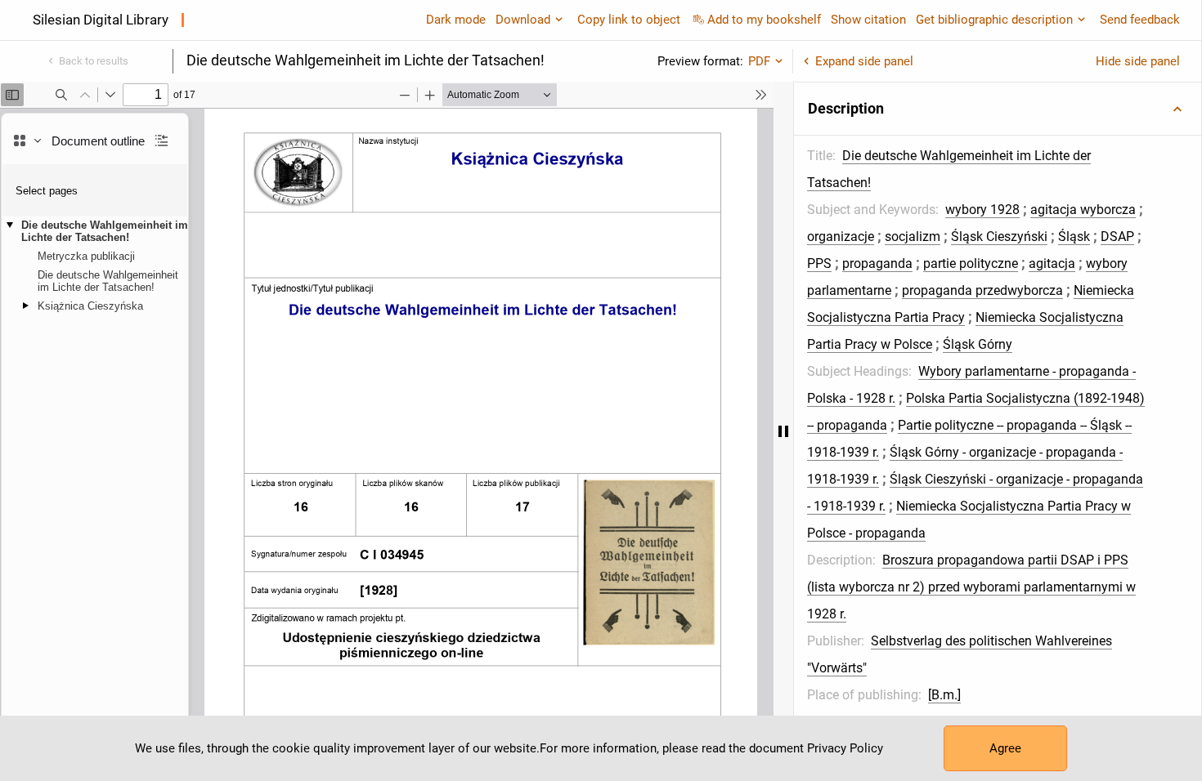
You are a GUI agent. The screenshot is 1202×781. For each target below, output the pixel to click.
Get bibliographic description (994, 19)
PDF (759, 61)
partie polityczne (970, 263)
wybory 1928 (982, 209)
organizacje (840, 236)
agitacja (1052, 263)
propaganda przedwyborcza (982, 290)
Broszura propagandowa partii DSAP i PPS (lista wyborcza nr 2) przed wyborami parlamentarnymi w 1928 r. (971, 587)
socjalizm (912, 236)
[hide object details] (783, 431)
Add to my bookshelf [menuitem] (764, 19)
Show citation (868, 19)
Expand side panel (864, 61)
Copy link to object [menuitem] (628, 19)
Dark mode (456, 19)
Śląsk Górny (977, 344)
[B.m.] (944, 695)
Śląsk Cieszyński (999, 236)
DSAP (1117, 236)
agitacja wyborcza (1083, 209)
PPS (819, 263)
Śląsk (1074, 236)
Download (523, 19)
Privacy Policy (845, 748)
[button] (997, 109)
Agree (1005, 748)
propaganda (877, 263)
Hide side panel (1138, 61)
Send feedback (1140, 19)
